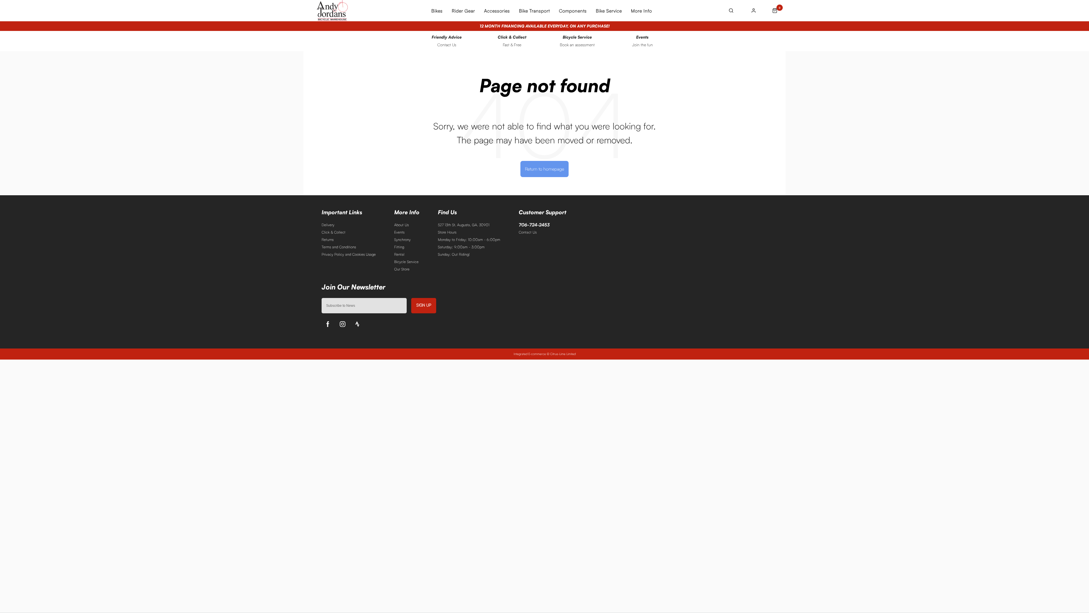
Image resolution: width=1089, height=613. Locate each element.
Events (399, 232)
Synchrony (402, 239)
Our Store (402, 269)
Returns (328, 239)
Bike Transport (534, 11)
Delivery (328, 224)
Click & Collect (333, 232)
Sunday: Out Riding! (454, 254)
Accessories (497, 11)
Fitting (399, 247)
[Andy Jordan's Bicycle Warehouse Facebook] (328, 324)
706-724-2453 (534, 225)
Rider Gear (463, 11)
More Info (641, 11)
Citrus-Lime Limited (563, 354)
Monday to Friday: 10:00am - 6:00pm (469, 239)
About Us (401, 224)
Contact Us (528, 232)
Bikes (437, 11)
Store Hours (447, 232)
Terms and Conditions (339, 247)
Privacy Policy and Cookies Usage (349, 254)
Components (573, 11)
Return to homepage (544, 169)
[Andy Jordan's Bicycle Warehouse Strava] (357, 324)
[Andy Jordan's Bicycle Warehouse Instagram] (342, 324)
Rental (399, 254)
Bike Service (609, 11)
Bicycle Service (406, 261)
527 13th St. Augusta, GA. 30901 (463, 224)
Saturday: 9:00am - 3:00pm (461, 247)
